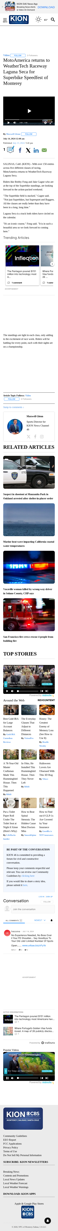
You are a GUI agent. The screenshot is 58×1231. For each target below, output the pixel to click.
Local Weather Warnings (15, 1187)
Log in (41, 897)
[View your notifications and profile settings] (51, 920)
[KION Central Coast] (23, 19)
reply (13, 950)
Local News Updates (14, 1179)
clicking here (27, 875)
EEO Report (9, 1139)
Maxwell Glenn (13, 134)
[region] (29, 970)
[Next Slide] (52, 264)
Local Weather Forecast (15, 1183)
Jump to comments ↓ (13, 407)
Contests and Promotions (16, 1175)
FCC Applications (12, 1143)
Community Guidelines (15, 1136)
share (42, 950)
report (49, 950)
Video (28, 395)
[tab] (14, 920)
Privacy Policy (10, 1147)
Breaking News (11, 1171)
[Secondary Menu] (7, 19)
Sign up (49, 897)
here (25, 885)
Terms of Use (10, 1151)
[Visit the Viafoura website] (48, 1042)
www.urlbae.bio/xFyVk (34, 945)
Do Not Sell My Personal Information (22, 1155)
